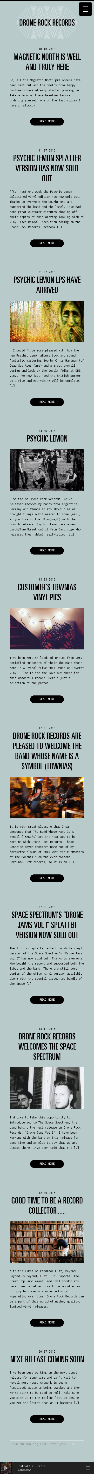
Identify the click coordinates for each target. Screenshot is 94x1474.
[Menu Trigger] (85, 9)
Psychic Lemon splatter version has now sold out (47, 168)
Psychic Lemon (47, 438)
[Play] (6, 1468)
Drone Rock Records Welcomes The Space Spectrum (47, 1046)
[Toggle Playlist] (88, 1468)
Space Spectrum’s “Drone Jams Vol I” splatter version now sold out (47, 925)
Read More (47, 121)
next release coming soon (47, 1359)
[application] (47, 1468)
